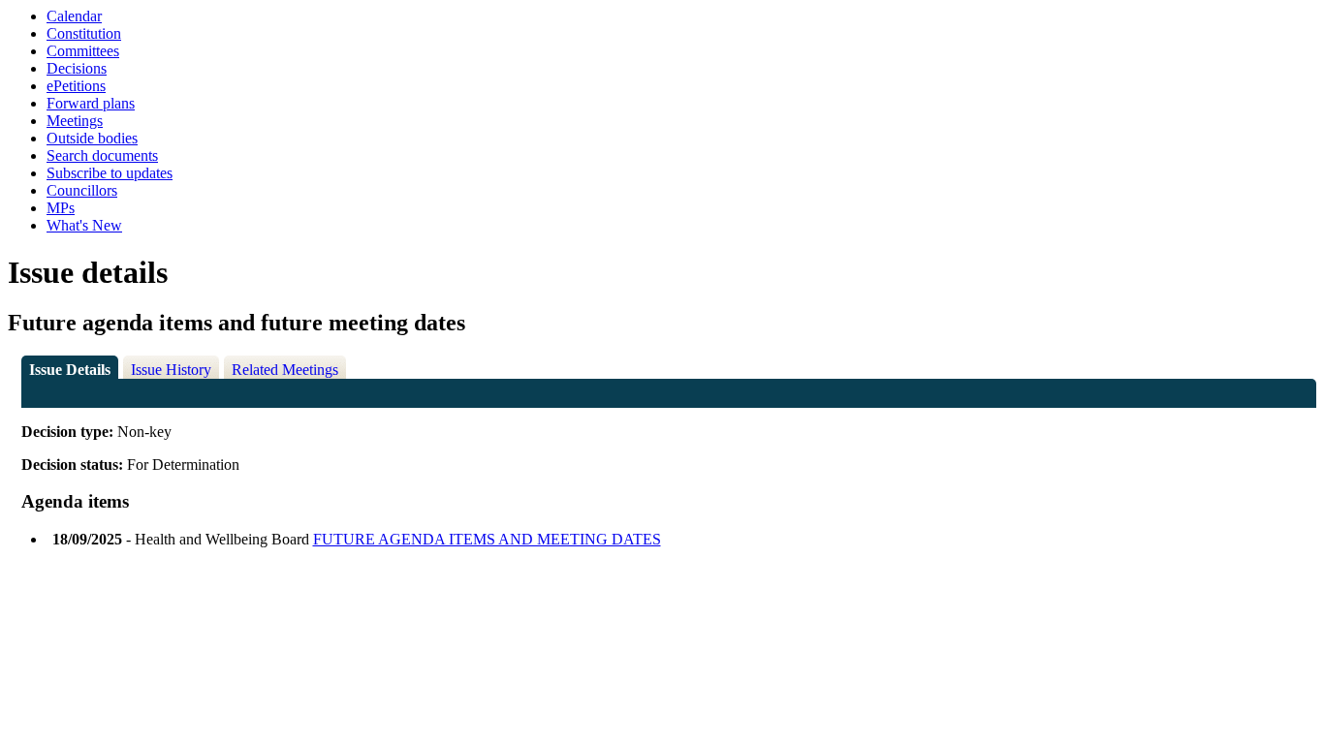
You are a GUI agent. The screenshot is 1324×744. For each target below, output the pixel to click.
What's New (84, 225)
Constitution (84, 33)
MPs (61, 208)
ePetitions (76, 86)
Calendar (74, 16)
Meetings (75, 120)
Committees (83, 51)
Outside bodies (92, 138)
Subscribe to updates (110, 173)
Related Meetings (285, 369)
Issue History (171, 369)
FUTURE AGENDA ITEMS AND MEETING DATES (487, 539)
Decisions (77, 68)
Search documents (102, 155)
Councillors (82, 190)
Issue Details (69, 369)
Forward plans (91, 103)
